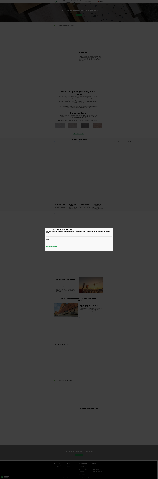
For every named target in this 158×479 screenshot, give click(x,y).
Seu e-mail (47, 239)
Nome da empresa (49, 242)
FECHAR (112, 229)
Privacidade (54, 249)
